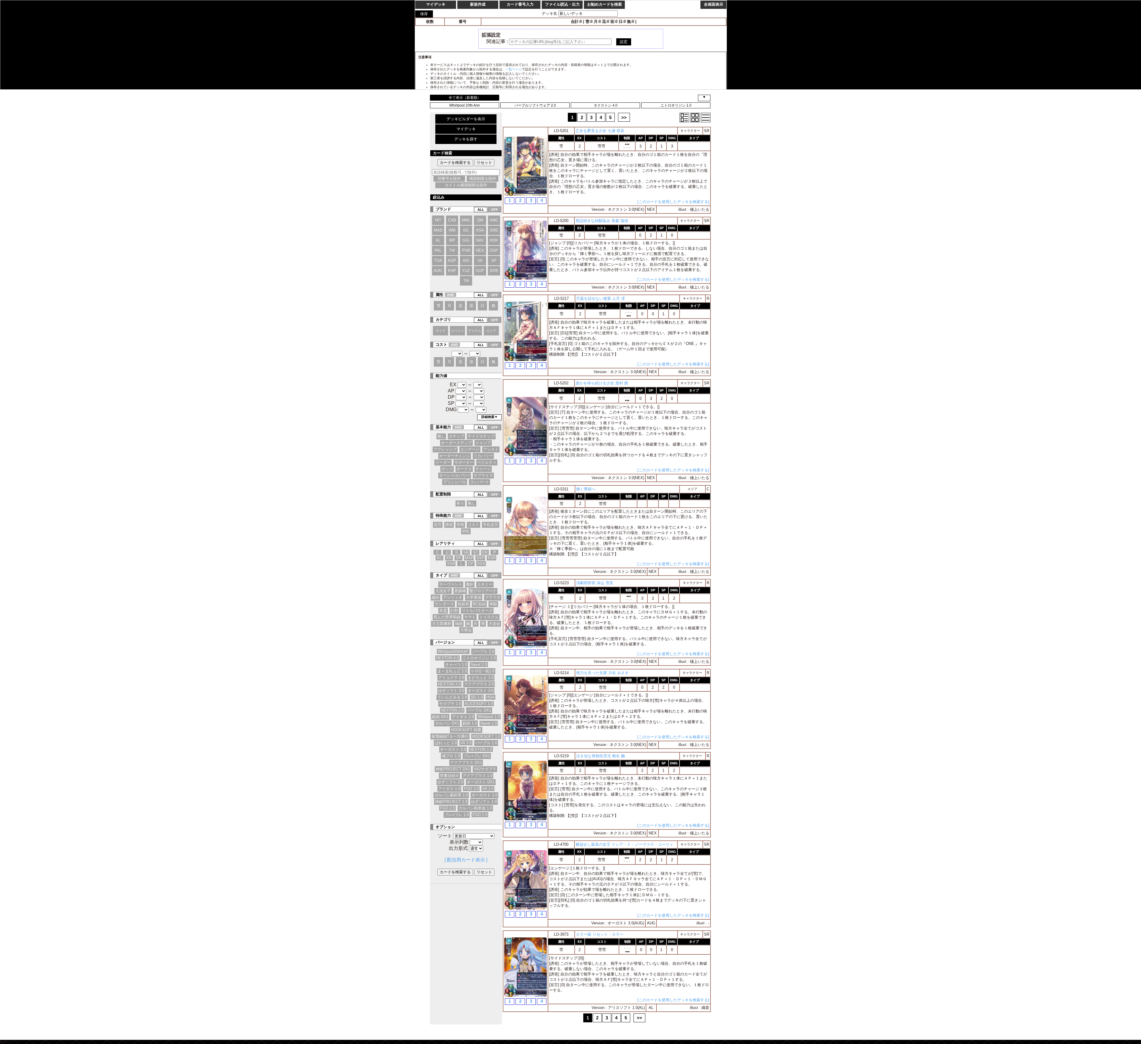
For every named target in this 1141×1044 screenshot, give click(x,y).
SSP (480, 558)
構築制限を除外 (482, 178)
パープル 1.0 (486, 743)
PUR (466, 250)
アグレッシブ (445, 449)
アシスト (491, 449)
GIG (465, 240)
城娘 (459, 623)
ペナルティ (487, 462)
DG (466, 230)
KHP (452, 270)
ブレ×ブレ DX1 (477, 756)
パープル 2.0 (483, 651)
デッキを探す (465, 139)
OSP (494, 250)
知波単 (463, 604)
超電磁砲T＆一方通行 (450, 736)
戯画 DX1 (440, 717)
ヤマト (470, 617)
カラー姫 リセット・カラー (599, 934)
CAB (452, 220)
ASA (480, 230)
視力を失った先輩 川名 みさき (602, 673)
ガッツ (447, 469)
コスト (473, 524)
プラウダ (492, 597)
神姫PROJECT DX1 (453, 769)
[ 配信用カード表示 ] (466, 859)
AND (450, 295)
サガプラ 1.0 (450, 703)
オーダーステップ (456, 443)
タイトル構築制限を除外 (466, 185)
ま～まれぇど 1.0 (452, 671)
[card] (695, 117)
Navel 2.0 (479, 664)
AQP (452, 260)
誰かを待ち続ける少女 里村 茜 (602, 383)
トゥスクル (489, 617)
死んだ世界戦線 (447, 617)
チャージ (483, 469)
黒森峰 (460, 591)
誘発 (449, 524)
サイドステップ (481, 436)
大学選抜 (473, 597)
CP (470, 563)
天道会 (494, 623)
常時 (460, 524)
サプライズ (483, 475)
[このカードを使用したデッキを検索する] (673, 201)
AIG (466, 260)
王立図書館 (441, 623)
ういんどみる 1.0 (452, 697)
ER (485, 552)
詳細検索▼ (489, 417)
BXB (494, 270)
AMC (494, 220)
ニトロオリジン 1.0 (676, 105)
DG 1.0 (477, 697)
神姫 (493, 604)
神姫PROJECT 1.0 (451, 801)
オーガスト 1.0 (484, 795)
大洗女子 (443, 591)
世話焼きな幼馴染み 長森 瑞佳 (602, 220)
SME (494, 230)
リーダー (443, 462)
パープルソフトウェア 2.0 (535, 105)
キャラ (440, 330)
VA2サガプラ (485, 769)
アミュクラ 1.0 (451, 677)
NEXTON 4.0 (447, 658)
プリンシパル (454, 482)
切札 (466, 531)
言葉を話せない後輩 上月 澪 (600, 298)
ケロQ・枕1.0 (482, 671)
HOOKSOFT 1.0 (486, 736)
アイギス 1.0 (449, 788)
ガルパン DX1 (447, 723)
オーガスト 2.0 (453, 749)
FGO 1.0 (479, 814)
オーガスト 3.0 (481, 690)
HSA (490, 697)
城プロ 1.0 (451, 756)
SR (466, 552)
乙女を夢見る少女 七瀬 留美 (600, 131)
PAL (438, 250)
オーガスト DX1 (481, 782)
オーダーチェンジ (454, 456)
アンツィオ (452, 597)
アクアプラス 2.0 (479, 684)
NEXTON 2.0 (452, 710)
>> (624, 117)
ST (475, 552)
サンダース (444, 604)
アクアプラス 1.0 (477, 775)
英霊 (443, 610)
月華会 (466, 630)
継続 (435, 597)
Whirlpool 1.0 (488, 717)
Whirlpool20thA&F (453, 651)
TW (452, 250)
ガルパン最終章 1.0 (451, 795)
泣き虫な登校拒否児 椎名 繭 (600, 756)
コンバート (479, 482)
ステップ (456, 436)
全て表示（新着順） (465, 98)
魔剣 (470, 584)
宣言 (438, 524)
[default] (684, 117)
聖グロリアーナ (483, 591)
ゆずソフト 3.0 (451, 690)
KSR (492, 558)
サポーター (464, 462)
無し (441, 436)
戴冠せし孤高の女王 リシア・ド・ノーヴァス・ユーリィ (624, 844)
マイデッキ (466, 129)
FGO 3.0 (471, 788)
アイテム (474, 330)
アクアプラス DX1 (466, 762)
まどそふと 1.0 (481, 677)
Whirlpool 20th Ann (464, 105)
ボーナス (464, 469)
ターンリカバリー (454, 475)
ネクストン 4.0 (605, 105)
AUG (438, 270)
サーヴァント (450, 584)
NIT (438, 220)
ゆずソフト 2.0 (450, 782)
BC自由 (479, 604)
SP (494, 260)
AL (438, 240)
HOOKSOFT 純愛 (466, 730)
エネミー (485, 584)
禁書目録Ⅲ (449, 775)
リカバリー (483, 456)
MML (466, 220)
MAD (438, 230)
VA (480, 260)
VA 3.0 (466, 743)
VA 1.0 (488, 788)
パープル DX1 (479, 710)
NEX (480, 250)
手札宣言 (490, 524)
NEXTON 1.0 (480, 749)
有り (460, 503)
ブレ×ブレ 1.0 (457, 814)
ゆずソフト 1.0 (484, 801)
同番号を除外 (449, 178)
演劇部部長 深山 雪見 (594, 583)
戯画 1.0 (470, 723)
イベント (457, 330)
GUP (480, 270)
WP (452, 240)
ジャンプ (483, 443)
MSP (469, 558)
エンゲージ (470, 449)
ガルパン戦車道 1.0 (475, 808)
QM (480, 220)
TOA (438, 260)
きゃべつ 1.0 (456, 664)
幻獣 (454, 610)
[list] (705, 117)
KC (439, 558)
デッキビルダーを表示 (466, 119)
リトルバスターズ (477, 610)
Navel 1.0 (488, 723)
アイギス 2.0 (463, 717)
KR (449, 558)
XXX (481, 563)
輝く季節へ (585, 489)
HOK (494, 240)
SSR (451, 563)
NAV (480, 240)
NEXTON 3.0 (449, 684)
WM (452, 230)
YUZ (466, 270)
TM (466, 280)
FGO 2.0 (447, 808)
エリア (491, 330)
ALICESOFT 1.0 (479, 703)
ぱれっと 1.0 (446, 743)
